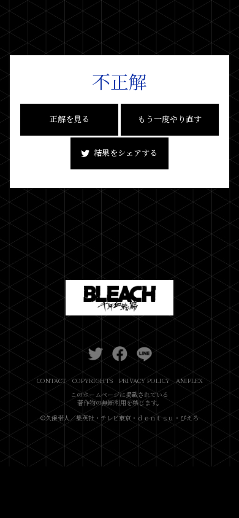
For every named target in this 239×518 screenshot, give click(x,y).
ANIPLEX (189, 380)
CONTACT (51, 380)
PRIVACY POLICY (144, 380)
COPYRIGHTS (92, 380)
